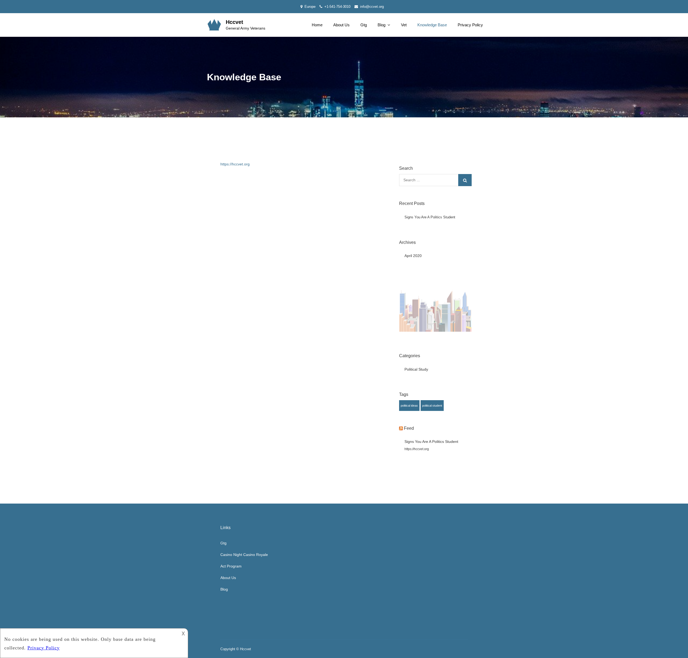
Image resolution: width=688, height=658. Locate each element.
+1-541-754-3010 (337, 7)
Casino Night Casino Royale (244, 554)
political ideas (409, 405)
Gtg (363, 25)
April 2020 (413, 256)
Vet (404, 25)
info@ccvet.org (372, 7)
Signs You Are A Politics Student (429, 217)
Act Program (231, 566)
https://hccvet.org (235, 164)
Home (317, 25)
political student (432, 405)
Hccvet (234, 22)
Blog (381, 25)
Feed (409, 428)
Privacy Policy (470, 25)
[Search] (465, 180)
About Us (341, 25)
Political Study (416, 369)
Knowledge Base (432, 25)
